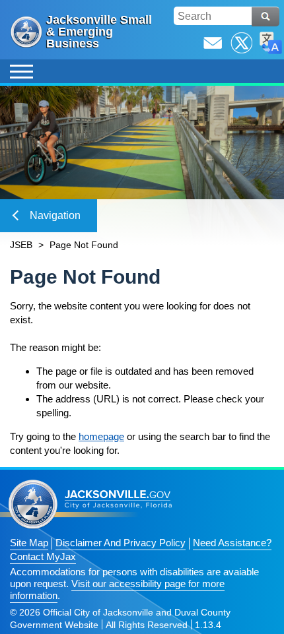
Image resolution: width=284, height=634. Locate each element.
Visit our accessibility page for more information (117, 589)
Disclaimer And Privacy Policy (120, 542)
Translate (271, 43)
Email (212, 43)
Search (265, 16)
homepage (101, 436)
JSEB (21, 244)
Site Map (29, 542)
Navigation (55, 215)
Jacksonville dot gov (90, 504)
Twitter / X (242, 43)
